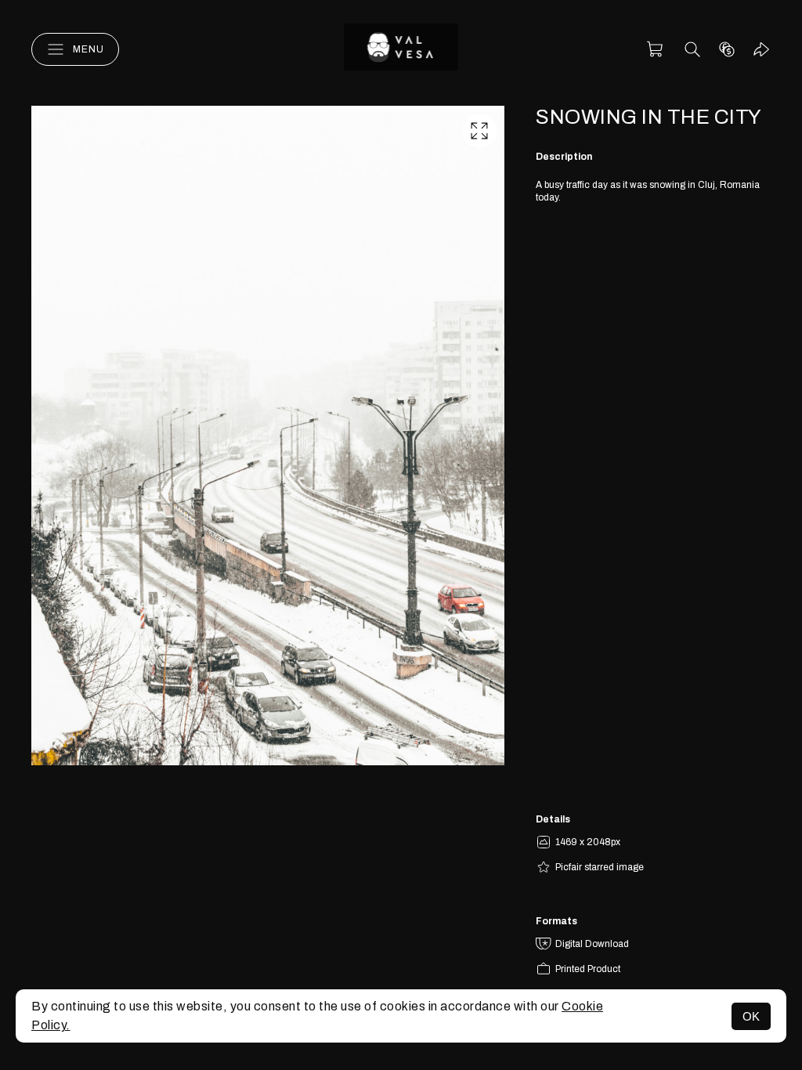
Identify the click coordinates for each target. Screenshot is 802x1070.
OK (751, 1016)
